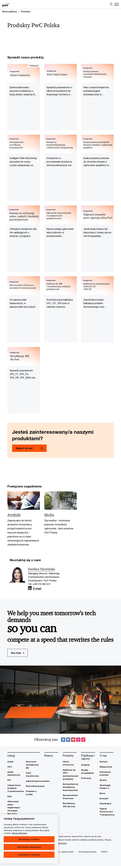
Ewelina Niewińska (41, 569)
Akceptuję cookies (29, 839)
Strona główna (9, 11)
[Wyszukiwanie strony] (111, 4)
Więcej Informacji (19, 833)
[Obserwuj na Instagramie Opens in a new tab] (78, 740)
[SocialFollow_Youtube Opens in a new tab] (73, 740)
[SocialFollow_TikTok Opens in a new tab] (83, 740)
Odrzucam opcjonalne (29, 847)
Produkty (25, 11)
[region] (29, 839)
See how (16, 652)
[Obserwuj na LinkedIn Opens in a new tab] (30, 588)
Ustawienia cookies (29, 854)
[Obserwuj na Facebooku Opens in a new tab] (68, 740)
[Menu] (116, 4)
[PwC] (6, 4)
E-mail (37, 588)
